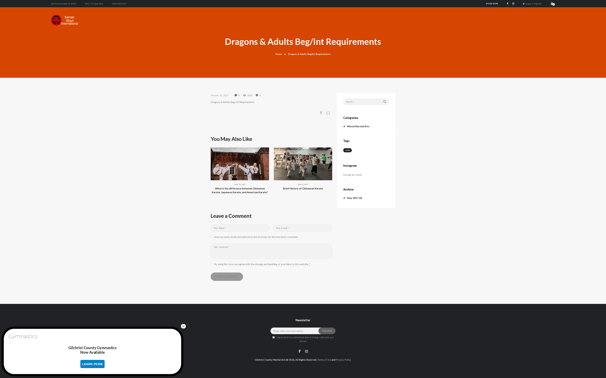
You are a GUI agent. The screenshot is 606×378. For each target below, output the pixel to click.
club (347, 150)
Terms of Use (324, 359)
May (353, 197)
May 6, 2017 (303, 184)
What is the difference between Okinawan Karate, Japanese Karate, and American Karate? (240, 190)
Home (279, 54)
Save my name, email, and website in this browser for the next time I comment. (256, 236)
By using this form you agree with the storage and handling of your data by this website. (262, 264)
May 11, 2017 (240, 184)
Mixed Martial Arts (358, 126)
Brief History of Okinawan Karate (303, 188)
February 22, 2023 (219, 95)
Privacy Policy (343, 359)
